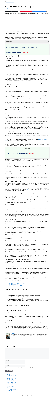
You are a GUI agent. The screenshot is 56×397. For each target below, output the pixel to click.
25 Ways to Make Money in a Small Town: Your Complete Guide (11, 383)
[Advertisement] (27, 22)
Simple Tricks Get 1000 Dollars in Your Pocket (16, 283)
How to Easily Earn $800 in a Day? (14, 286)
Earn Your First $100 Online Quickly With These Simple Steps (12, 375)
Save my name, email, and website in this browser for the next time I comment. (21, 367)
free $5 (28, 189)
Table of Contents (9, 41)
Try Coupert (25, 52)
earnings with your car (16, 223)
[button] (50, 2)
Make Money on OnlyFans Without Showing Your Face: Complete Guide (12, 379)
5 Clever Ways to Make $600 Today (14, 284)
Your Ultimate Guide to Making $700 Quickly (16, 285)
